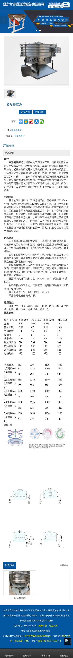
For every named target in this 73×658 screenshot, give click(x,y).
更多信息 (39, 112)
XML (27, 641)
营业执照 (53, 626)
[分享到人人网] (36, 121)
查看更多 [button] (64, 565)
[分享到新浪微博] (31, 121)
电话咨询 (9, 655)
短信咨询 (27, 655)
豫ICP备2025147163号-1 (49, 641)
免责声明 (42, 626)
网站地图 (18, 641)
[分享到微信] (42, 121)
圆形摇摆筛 (16, 129)
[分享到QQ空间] (26, 121)
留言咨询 (25, 112)
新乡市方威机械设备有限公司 (38, 636)
